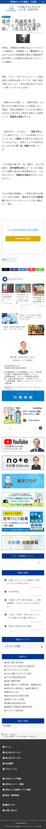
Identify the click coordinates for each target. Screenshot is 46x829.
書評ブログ (6, 17)
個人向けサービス (13, 758)
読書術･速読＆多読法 (16, 703)
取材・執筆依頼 (12, 795)
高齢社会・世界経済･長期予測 (19, 707)
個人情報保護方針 (21, 823)
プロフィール (11, 769)
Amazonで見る (23, 238)
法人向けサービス (13, 752)
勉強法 (37, 685)
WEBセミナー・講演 (14, 784)
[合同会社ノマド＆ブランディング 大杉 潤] (23, 10)
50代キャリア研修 (13, 779)
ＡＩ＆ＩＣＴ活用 (14, 710)
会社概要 (9, 763)
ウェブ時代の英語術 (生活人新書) (23, 230)
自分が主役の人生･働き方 (17, 696)
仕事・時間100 (13, 681)
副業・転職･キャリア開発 (17, 685)
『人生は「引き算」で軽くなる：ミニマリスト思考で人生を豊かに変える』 (23, 616)
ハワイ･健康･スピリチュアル (18, 673)
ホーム (8, 747)
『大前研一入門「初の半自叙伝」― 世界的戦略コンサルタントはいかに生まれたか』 (24, 603)
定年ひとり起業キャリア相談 (18, 790)
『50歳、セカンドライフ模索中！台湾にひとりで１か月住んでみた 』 (24, 581)
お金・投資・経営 (14, 662)
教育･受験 (32, 688)
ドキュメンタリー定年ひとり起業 (20, 666)
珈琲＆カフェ (12, 692)
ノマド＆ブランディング (17, 670)
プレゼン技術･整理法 (16, 677)
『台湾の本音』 (13, 592)
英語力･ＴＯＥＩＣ (9, 259)
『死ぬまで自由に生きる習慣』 (20, 626)
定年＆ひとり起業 (14, 688)
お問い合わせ (11, 810)
